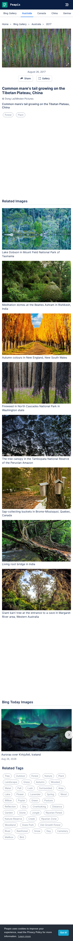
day (49, 831)
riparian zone (49, 818)
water (8, 788)
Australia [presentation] (27, 13)
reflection (10, 806)
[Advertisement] (36, 159)
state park (28, 824)
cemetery (62, 831)
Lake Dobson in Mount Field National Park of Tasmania (31, 254)
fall (19, 788)
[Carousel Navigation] (36, 737)
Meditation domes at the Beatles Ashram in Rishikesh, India (36, 306)
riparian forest (54, 812)
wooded (55, 782)
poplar (21, 800)
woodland (10, 824)
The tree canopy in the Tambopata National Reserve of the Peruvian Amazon (35, 460)
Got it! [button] (63, 932)
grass (26, 782)
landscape (11, 782)
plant (20, 114)
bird (22, 837)
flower (20, 794)
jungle (35, 812)
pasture (48, 800)
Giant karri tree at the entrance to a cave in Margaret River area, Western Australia (36, 614)
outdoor (20, 775)
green (34, 800)
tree (7, 775)
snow (37, 831)
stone (22, 812)
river (7, 831)
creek (31, 818)
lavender (35, 794)
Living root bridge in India (18, 564)
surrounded (45, 788)
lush (30, 788)
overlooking (39, 806)
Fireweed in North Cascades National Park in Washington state (31, 408)
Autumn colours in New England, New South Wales (34, 357)
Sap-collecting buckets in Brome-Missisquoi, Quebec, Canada (36, 513)
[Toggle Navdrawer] (67, 4)
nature (48, 775)
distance (57, 806)
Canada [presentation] (41, 13)
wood (63, 794)
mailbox (9, 837)
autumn (40, 782)
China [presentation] (54, 13)
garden (9, 812)
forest (8, 114)
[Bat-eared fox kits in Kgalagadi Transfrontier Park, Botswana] (5, 48)
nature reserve (13, 818)
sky (24, 806)
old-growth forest (50, 824)
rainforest (22, 831)
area (60, 788)
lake (7, 794)
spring (50, 794)
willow (8, 800)
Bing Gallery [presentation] (10, 13)
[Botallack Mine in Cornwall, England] (68, 48)
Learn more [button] (24, 936)
